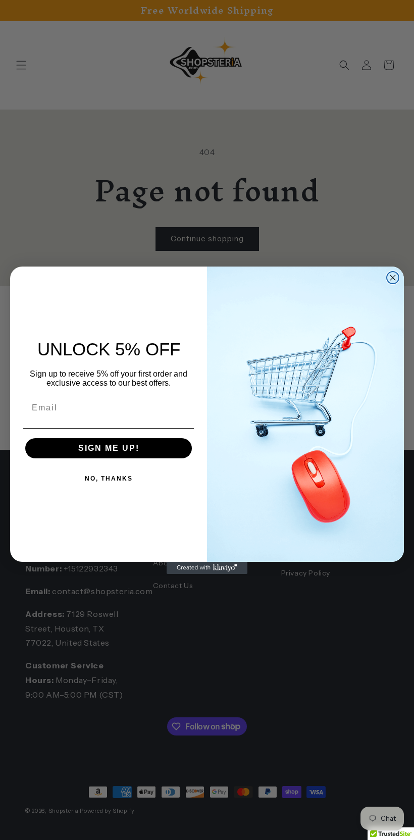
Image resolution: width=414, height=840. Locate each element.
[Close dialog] (393, 278)
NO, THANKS (109, 478)
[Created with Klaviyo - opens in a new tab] (207, 568)
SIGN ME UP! (108, 448)
